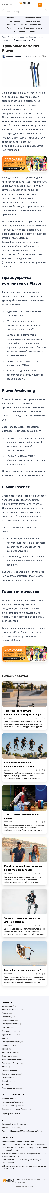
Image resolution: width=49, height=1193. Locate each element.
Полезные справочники (13, 1095)
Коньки (6, 1085)
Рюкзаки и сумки (14, 28)
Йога (5, 1038)
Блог (4, 37)
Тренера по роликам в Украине (16, 1109)
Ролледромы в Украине (13, 1102)
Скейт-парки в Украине (13, 1106)
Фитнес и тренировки (16, 25)
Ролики (7, 1013)
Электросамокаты (11, 1024)
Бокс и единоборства (12, 1063)
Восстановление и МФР (13, 1060)
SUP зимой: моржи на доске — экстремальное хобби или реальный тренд (24, 1155)
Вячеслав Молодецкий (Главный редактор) (22, 1131)
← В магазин (7, 5)
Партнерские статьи (11, 1114)
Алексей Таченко (13, 56)
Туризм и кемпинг (32, 21)
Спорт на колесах (14, 18)
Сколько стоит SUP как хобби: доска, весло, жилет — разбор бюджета (24, 1161)
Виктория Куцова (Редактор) (16, 1124)
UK (45, 5)
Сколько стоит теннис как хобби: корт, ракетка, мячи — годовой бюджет (24, 1149)
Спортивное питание (33, 28)
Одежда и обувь (35, 25)
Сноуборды (8, 1077)
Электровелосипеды (12, 1042)
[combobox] (24, 11)
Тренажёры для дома (12, 1074)
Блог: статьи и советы (17, 37)
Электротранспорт (33, 18)
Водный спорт (20, 31)
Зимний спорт (15, 21)
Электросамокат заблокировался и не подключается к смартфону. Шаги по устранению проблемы (23, 1142)
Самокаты (7, 40)
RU (40, 5)
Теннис (32, 31)
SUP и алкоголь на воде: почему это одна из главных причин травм (24, 1167)
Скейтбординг (10, 1020)
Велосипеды (9, 1006)
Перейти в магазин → (25, 1186)
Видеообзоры (9, 1098)
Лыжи (6, 1067)
